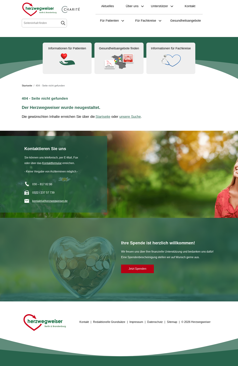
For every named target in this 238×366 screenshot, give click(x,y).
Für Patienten (110, 20)
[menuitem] (84, 322)
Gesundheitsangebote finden (119, 48)
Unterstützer (160, 6)
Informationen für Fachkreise (171, 48)
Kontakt (190, 6)
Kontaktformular (52, 163)
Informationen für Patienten (67, 48)
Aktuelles (107, 6)
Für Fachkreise (146, 20)
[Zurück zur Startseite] (39, 9)
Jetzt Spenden (137, 268)
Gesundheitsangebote (185, 20)
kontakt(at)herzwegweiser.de (50, 200)
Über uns (132, 6)
